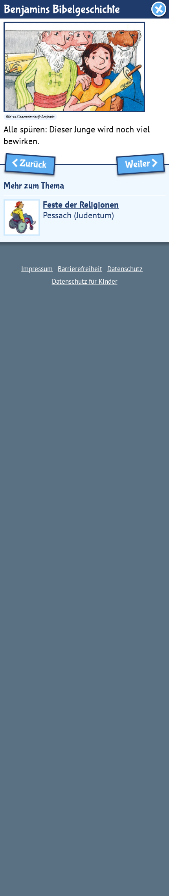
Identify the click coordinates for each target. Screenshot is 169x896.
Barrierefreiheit (80, 268)
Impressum (37, 268)
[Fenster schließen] (158, 9)
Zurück (35, 164)
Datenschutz (125, 268)
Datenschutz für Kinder (85, 281)
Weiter (135, 164)
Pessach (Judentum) (81, 210)
